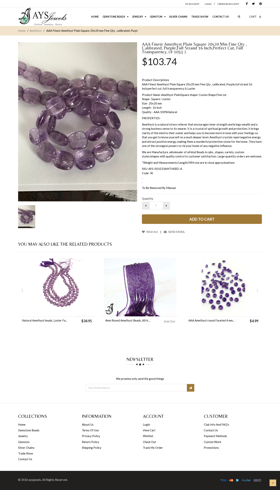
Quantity (147, 198)
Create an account (228, 4)
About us (88, 424)
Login (146, 424)
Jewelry (23, 436)
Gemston (24, 442)
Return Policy (90, 442)
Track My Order (153, 447)
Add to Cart (201, 219)
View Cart (149, 430)
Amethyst (36, 30)
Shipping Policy (91, 447)
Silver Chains (26, 447)
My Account (192, 4)
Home (22, 30)
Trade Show (25, 453)
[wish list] (66, 311)
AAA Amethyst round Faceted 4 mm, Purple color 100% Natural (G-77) (211, 320)
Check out (149, 442)
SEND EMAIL (176, 231)
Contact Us (25, 459)
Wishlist (148, 436)
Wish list (152, 231)
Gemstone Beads (28, 430)
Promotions (211, 447)
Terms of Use (90, 430)
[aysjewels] (42, 16)
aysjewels (35, 479)
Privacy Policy (91, 436)
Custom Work (212, 442)
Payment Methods (215, 436)
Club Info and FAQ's (216, 424)
